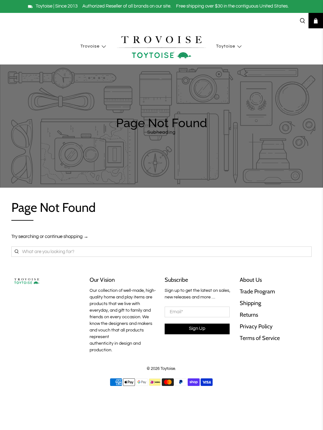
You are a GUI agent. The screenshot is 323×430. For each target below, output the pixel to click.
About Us (251, 279)
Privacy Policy (256, 326)
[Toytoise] (161, 46)
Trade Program (257, 291)
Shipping (250, 303)
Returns (249, 314)
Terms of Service (260, 338)
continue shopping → (66, 236)
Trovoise (90, 46)
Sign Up (197, 328)
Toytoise (225, 46)
